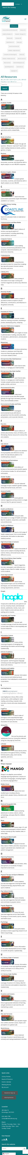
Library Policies (6, 1076)
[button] (25, 19)
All (1, 79)
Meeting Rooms (6, 1084)
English (7, 1153)
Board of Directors (7, 1079)
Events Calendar (6, 1082)
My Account (5, 1087)
